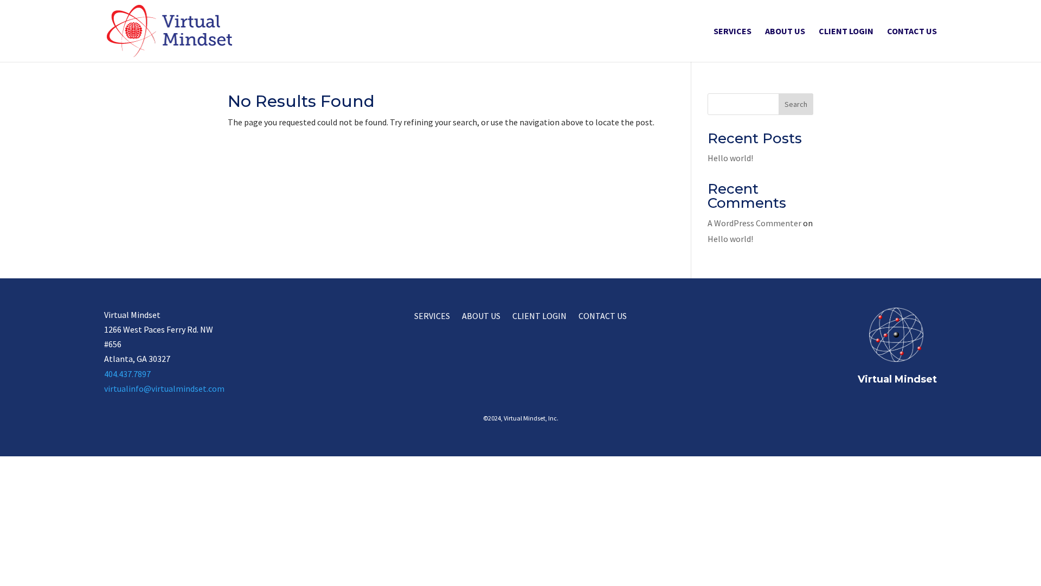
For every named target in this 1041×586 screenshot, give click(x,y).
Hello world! (730, 157)
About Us (785, 31)
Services (732, 31)
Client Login (846, 31)
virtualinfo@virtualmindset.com (164, 388)
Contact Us (912, 31)
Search (796, 104)
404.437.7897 (127, 373)
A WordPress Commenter (754, 223)
